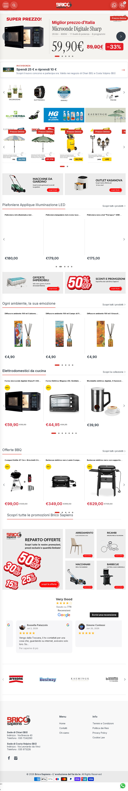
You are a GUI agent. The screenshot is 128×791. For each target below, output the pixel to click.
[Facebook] (9, 758)
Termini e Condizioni (103, 723)
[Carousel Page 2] (62, 56)
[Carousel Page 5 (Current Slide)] (70, 266)
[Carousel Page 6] (72, 433)
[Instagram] (16, 758)
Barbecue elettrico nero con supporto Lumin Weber (104, 460)
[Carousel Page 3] (65, 56)
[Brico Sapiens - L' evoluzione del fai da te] (64, 5)
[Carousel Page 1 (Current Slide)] (57, 56)
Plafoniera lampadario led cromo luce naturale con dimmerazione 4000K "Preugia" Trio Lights (62, 215)
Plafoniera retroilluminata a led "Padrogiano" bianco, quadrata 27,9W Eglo (21, 215)
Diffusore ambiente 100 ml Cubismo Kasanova (20, 313)
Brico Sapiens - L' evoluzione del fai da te (58, 774)
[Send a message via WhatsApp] (122, 785)
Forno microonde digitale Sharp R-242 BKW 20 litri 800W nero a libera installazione (22, 381)
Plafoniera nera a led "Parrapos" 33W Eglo (103, 215)
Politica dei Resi (101, 728)
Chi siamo (64, 732)
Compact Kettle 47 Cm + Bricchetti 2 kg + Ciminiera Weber (22, 460)
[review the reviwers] (8, 625)
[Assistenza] (114, 5)
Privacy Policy (100, 732)
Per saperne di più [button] (28, 648)
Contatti (63, 728)
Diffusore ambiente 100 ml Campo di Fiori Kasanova (64, 313)
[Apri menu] (5, 5)
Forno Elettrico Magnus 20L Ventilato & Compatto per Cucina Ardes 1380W (63, 381)
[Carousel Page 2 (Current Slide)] (62, 512)
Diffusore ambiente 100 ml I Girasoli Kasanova (102, 313)
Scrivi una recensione (104, 614)
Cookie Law (99, 737)
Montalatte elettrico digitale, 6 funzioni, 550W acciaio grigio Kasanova (104, 381)
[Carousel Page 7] (76, 433)
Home (62, 723)
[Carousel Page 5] (72, 56)
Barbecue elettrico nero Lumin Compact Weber (63, 460)
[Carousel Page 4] (69, 56)
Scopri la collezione (113, 372)
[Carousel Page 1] (57, 266)
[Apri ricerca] (13, 5)
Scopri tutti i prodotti (113, 206)
